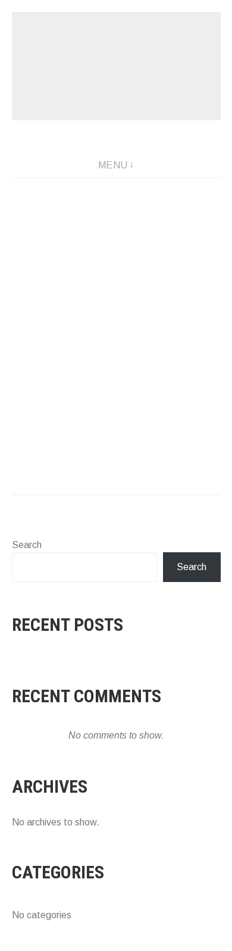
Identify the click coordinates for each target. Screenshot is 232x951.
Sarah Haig (116, 66)
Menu (113, 165)
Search (27, 545)
